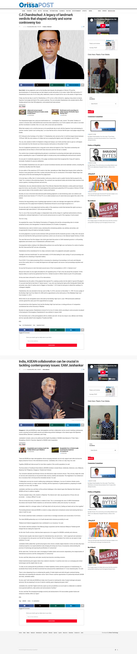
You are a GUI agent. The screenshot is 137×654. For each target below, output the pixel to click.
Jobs (82, 632)
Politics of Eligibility (94, 145)
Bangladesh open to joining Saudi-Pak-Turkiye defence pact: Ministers (38, 448)
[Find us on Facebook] (115, 650)
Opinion (55, 632)
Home (23, 11)
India (29, 601)
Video (99, 11)
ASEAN (24, 601)
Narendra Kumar (98, 88)
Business (62, 11)
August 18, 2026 (92, 218)
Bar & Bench (91, 201)
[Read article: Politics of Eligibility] (103, 154)
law (34, 325)
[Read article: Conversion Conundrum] (103, 125)
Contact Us (76, 632)
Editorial (50, 632)
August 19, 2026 (92, 191)
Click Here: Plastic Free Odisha (98, 54)
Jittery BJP (91, 174)
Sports (84, 11)
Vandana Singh (97, 435)
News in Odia (111, 11)
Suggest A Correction (24, 332)
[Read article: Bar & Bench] (103, 210)
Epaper (104, 11)
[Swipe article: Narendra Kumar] (103, 76)
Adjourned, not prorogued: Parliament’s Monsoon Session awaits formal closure (37, 112)
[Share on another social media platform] (82, 85)
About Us (65, 632)
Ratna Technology (113, 632)
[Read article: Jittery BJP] (103, 183)
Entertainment (76, 11)
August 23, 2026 (92, 134)
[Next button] (117, 76)
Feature (68, 11)
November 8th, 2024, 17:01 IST (34, 26)
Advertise (71, 632)
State (35, 11)
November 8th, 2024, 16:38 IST (34, 369)
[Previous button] (89, 76)
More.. (90, 11)
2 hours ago (31, 115)
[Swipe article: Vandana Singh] (103, 422)
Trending (29, 11)
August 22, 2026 (92, 163)
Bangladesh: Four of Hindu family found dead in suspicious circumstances (69, 449)
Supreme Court (40, 325)
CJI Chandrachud (27, 325)
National (45, 11)
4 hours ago (64, 115)
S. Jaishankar (35, 601)
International (54, 11)
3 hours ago (31, 451)
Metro (40, 11)
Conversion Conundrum (95, 116)
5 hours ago (64, 453)
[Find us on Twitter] (117, 650)
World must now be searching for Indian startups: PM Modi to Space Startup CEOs (69, 112)
